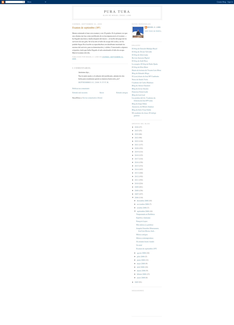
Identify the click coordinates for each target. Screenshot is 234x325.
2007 (137, 194)
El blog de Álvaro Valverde (142, 51)
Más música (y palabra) (144, 224)
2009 (137, 187)
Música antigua (142, 234)
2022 (137, 141)
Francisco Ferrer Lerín (140, 92)
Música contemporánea (144, 238)
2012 (137, 176)
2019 (137, 151)
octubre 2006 (142, 207)
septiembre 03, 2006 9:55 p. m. (93, 82)
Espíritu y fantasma (143, 217)
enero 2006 (141, 277)
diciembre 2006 (143, 200)
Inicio (102, 92)
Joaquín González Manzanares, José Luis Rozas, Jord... (147, 229)
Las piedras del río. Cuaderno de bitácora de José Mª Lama (143, 99)
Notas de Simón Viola (140, 79)
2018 (137, 155)
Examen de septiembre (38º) (86, 27)
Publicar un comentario (80, 88)
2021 (137, 144)
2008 (137, 190)
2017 (137, 158)
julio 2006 (141, 256)
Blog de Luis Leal (138, 95)
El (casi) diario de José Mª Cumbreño (145, 76)
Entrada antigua (122, 92)
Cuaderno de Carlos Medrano (142, 82)
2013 (137, 173)
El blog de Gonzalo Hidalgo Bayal (144, 48)
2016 (137, 162)
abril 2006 (141, 267)
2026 (137, 127)
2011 (137, 180)
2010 (137, 183)
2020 (137, 148)
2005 (137, 282)
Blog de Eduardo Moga (140, 73)
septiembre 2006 (143, 211)
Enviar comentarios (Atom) (92, 97)
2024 (137, 134)
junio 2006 (141, 260)
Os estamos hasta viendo (145, 241)
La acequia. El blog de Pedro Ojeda (145, 64)
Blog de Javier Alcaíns (140, 88)
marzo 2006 (141, 270)
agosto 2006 (141, 253)
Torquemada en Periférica (145, 214)
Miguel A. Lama (154, 27)
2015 (137, 166)
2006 (137, 197)
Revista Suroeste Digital (141, 58)
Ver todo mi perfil (153, 31)
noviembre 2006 (143, 204)
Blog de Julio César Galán (141, 110)
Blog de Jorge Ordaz (139, 103)
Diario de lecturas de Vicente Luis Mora (146, 70)
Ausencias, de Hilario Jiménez (143, 106)
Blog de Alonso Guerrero (141, 85)
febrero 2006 (142, 274)
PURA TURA (117, 11)
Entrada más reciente (79, 92)
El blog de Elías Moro (140, 67)
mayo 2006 (141, 263)
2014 (137, 169)
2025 (137, 130)
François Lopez (141, 221)
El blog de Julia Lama (140, 55)
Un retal (139, 245)
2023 (137, 137)
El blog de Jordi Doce (140, 61)
